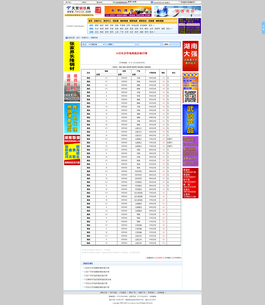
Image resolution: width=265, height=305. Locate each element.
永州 (151, 29)
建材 (97, 25)
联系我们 (151, 293)
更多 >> (152, 25)
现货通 (116, 21)
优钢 (116, 25)
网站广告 (132, 293)
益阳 (126, 29)
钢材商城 (124, 21)
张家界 (157, 29)
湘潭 (106, 29)
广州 (121, 32)
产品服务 (123, 293)
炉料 (128, 25)
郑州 (146, 32)
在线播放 (153, 296)
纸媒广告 (142, 293)
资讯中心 (107, 21)
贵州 (106, 32)
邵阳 (136, 29)
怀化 (141, 29)
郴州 (146, 29)
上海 (116, 32)
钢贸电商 (133, 21)
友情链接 (161, 293)
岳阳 (116, 29)
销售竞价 (143, 21)
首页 (90, 21)
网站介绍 (103, 293)
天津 (126, 32)
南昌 (102, 32)
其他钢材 (143, 25)
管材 (111, 25)
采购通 (151, 21)
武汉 (97, 32)
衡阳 (121, 29)
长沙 (97, 29)
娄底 (131, 29)
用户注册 (113, 293)
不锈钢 (122, 25)
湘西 (163, 29)
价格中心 (98, 21)
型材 (106, 25)
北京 (131, 32)
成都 (141, 32)
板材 (102, 25)
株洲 (102, 29)
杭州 (136, 32)
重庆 (111, 32)
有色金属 (135, 25)
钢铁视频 (160, 21)
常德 (111, 29)
